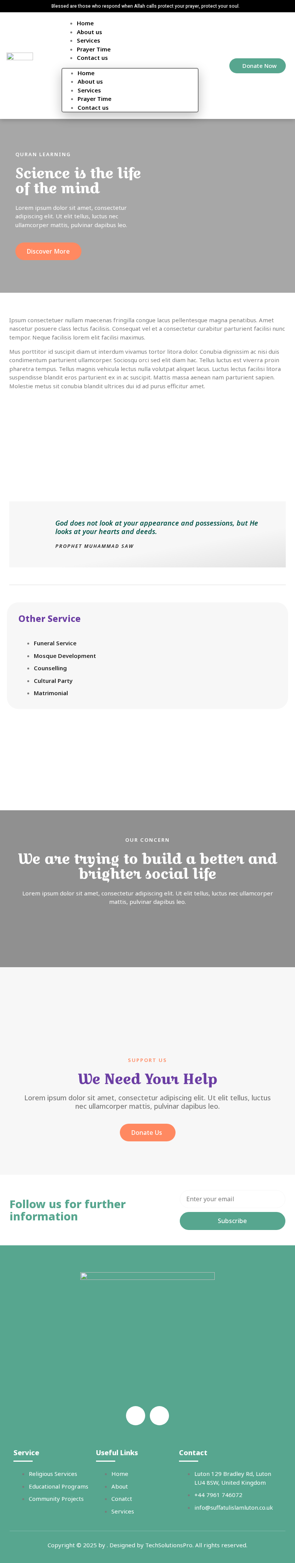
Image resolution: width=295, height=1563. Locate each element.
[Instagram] (159, 1415)
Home (85, 23)
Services (88, 40)
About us (89, 32)
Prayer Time (94, 49)
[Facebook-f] (135, 1415)
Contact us (92, 57)
